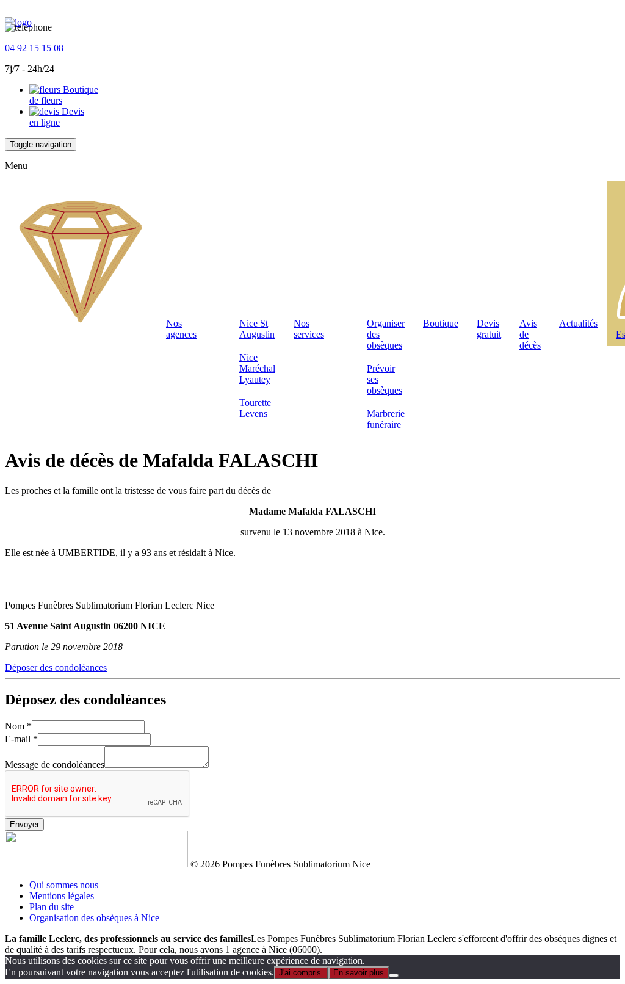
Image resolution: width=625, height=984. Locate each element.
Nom (18, 726)
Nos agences (181, 328)
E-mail (21, 739)
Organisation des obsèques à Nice (94, 918)
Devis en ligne (56, 117)
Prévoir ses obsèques (384, 379)
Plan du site (51, 907)
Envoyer (24, 824)
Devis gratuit (489, 328)
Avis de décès (530, 334)
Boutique (440, 323)
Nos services (309, 328)
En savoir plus (358, 972)
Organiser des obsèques (386, 334)
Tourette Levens (255, 408)
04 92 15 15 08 (34, 48)
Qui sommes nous (63, 885)
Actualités (578, 323)
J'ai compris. (301, 972)
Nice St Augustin (257, 328)
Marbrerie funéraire (386, 419)
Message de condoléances (54, 764)
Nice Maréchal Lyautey (257, 368)
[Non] (394, 975)
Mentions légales (61, 896)
